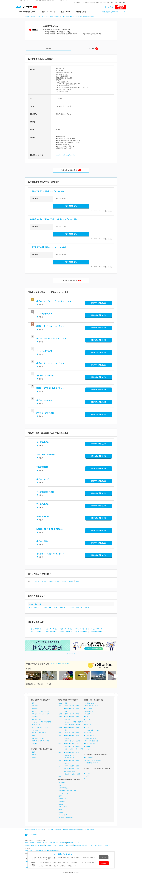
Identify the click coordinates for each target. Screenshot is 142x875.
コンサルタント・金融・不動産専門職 (41, 722)
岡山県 (50, 581)
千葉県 (72, 716)
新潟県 (67, 727)
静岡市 (67, 741)
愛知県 (77, 735)
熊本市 (78, 774)
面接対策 (61, 845)
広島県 (57, 581)
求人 (32, 850)
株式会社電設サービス (45, 541)
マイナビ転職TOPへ (32, 835)
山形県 (72, 708)
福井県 (77, 732)
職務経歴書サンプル (42, 842)
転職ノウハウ (65, 11)
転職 (27, 850)
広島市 (78, 581)
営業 (33, 703)
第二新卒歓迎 (62, 782)
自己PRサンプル (54, 842)
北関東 (86, 2)
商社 (86, 716)
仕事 (55, 845)
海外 (124, 2)
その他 (87, 749)
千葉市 (74, 722)
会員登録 (120, 7)
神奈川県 (67, 719)
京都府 (72, 743)
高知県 (67, 763)
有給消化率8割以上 (63, 788)
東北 (81, 2)
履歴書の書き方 (30, 842)
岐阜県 (67, 735)
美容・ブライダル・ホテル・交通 (40, 714)
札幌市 (67, 703)
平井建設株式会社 (43, 504)
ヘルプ (123, 12)
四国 (116, 2)
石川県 (72, 732)
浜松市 (72, 741)
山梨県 (72, 727)
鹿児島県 (67, 771)
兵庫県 (67, 746)
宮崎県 (77, 768)
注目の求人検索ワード (54, 850)
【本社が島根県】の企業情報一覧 (53, 16)
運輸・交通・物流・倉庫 (91, 741)
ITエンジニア (35, 730)
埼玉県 (67, 716)
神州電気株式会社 (43, 517)
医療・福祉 (34, 716)
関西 (108, 2)
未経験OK (61, 809)
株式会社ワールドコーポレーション (51, 326)
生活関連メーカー (90, 714)
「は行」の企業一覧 (35, 631)
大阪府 (77, 743)
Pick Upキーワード (41, 850)
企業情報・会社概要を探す (37, 16)
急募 (60, 785)
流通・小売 (88, 724)
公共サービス (35, 743)
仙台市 (67, 711)
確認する (104, 863)
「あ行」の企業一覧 (35, 629)
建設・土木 (47, 607)
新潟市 (67, 730)
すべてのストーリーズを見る (61, 663)
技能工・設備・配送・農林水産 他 (40, 741)
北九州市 (67, 774)
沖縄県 (73, 771)
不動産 (87, 607)
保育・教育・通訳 (36, 719)
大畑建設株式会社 (43, 467)
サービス (87, 719)
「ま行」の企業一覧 (50, 631)
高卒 (86, 778)
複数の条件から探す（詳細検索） (94, 760)
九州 (120, 2)
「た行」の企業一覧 (81, 629)
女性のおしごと (81, 11)
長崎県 (77, 766)
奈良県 (72, 746)
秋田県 (67, 708)
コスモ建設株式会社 (44, 314)
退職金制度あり (63, 801)
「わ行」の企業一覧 (96, 631)
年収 (42, 845)
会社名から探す (89, 757)
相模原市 (78, 724)
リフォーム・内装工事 (75, 607)
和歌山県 (78, 746)
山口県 (64, 581)
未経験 (87, 776)
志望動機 (63, 842)
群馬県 (77, 714)
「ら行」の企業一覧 (81, 631)
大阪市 (72, 749)
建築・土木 (34, 735)
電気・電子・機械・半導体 (39, 732)
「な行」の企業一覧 (96, 629)
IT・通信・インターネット (92, 703)
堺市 (77, 749)
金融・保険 (88, 732)
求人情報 (91, 48)
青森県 (67, 705)
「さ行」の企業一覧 (66, 629)
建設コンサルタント (35, 607)
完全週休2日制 (62, 798)
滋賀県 (67, 743)
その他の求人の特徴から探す (66, 817)
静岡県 (72, 735)
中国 (112, 2)
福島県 (77, 708)
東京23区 (80, 722)
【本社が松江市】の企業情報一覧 (71, 16)
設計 (55, 607)
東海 (104, 2)
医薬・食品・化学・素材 (38, 738)
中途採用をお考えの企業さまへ (110, 12)
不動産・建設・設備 (35, 604)
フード (87, 727)
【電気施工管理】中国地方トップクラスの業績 (47, 191)
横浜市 (67, 724)
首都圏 (91, 2)
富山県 (67, 732)
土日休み (87, 773)
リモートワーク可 (63, 793)
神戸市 (81, 749)
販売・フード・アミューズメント (40, 711)
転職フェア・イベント (48, 11)
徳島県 (67, 760)
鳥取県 (37, 581)
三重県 (67, 738)
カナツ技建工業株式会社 (46, 455)
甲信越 (96, 2)
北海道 (77, 2)
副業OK (60, 796)
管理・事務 (34, 708)
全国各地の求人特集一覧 (91, 763)
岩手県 (72, 705)
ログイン (110, 7)
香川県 (72, 760)
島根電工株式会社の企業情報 (87, 16)
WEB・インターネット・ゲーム (40, 727)
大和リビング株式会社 (45, 413)
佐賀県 (72, 766)
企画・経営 (34, 705)
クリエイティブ (36, 724)
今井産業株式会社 (43, 442)
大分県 (72, 768)
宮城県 (77, 705)
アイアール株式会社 (44, 351)
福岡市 (73, 774)
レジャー (87, 722)
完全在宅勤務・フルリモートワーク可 (68, 790)
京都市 (67, 749)
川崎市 (72, 724)
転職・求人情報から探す (27, 11)
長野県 (77, 727)
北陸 (100, 2)
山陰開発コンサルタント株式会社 (49, 529)
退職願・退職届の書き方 (32, 845)
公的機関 (87, 746)
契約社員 (34, 754)
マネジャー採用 (63, 815)
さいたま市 (68, 722)
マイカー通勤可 (63, 807)
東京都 (77, 716)
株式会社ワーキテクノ (45, 400)
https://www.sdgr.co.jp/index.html (66, 155)
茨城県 (67, 714)
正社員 (33, 752)
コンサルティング (90, 735)
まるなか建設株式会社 (45, 492)
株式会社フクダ (42, 479)
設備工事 (62, 607)
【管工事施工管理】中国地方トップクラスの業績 (48, 247)
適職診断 (48, 845)
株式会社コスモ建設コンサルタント (50, 554)
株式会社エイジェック (45, 376)
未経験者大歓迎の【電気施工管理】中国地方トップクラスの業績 (53, 219)
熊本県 (67, 768)
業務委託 (34, 757)
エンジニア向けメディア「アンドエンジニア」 (102, 845)
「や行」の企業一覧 (66, 631)
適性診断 (70, 842)
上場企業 (61, 812)
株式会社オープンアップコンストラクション (53, 301)
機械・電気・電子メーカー (92, 705)
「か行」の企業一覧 (50, 629)
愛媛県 (77, 760)
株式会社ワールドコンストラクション (51, 338)
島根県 (44, 581)
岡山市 (71, 581)
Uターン (78, 842)
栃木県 (72, 714)
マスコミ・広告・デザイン (92, 730)
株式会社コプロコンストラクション (50, 388)
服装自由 (61, 804)
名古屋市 (78, 741)
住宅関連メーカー (90, 711)
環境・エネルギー (90, 743)
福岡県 (67, 766)
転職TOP (27, 16)
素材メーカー (88, 708)
